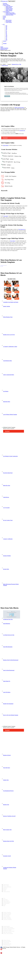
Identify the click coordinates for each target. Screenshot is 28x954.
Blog (4, 18)
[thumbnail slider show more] (1, 266)
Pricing (4, 15)
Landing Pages (6, 942)
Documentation (8, 21)
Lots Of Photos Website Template (10, 414)
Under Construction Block (8, 374)
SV (6, 38)
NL (6, 28)
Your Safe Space (6, 767)
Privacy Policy (6, 885)
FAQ (4, 898)
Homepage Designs (7, 943)
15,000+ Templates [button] (6, 5)
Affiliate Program (6, 901)
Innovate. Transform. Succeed (9, 816)
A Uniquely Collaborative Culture (10, 346)
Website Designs (9, 7)
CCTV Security (6, 507)
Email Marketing (6, 623)
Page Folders (12, 240)
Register (5, 43)
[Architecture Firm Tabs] (11, 618)
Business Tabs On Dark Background (10, 660)
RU (6, 36)
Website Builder (6, 926)
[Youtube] (1, 949)
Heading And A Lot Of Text (9, 334)
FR (6, 29)
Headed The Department (8, 703)
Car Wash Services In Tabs (8, 634)
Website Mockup (6, 945)
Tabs (20, 64)
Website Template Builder (19, 107)
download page (22, 130)
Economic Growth (7, 855)
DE (6, 26)
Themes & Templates (7, 909)
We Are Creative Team (8, 520)
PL (6, 32)
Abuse (4, 890)
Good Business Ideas (7, 360)
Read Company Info (7, 829)
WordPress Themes (9, 8)
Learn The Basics (6, 692)
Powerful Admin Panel (8, 472)
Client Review (6, 497)
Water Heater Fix (6, 681)
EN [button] (4, 24)
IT (6, 30)
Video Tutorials (8, 20)
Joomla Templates (9, 9)
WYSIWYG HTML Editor (8, 931)
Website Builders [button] (6, 11)
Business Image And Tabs (8, 841)
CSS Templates (6, 915)
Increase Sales (6, 569)
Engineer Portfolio (7, 555)
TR (6, 35)
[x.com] (1, 951)
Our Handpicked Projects (8, 790)
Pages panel (6, 216)
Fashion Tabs (6, 780)
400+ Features (5, 4)
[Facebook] (1, 947)
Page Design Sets (22, 229)
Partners (4, 889)
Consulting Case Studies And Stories (10, 302)
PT (6, 33)
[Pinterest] (1, 953)
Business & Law (15, 64)
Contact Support (9, 22)
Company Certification (8, 538)
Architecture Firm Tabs (8, 619)
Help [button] (4, 19)
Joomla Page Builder (9, 14)
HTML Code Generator (8, 933)
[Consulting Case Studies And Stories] (11, 300)
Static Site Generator (7, 932)
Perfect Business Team (7, 317)
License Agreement (7, 886)
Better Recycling (6, 485)
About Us (5, 888)
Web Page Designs (7, 941)
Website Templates (9, 6)
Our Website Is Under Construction (10, 456)
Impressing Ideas (6, 401)
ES (6, 31)
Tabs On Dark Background (8, 670)
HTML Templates (9, 10)
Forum (4, 904)
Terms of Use (6, 884)
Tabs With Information (7, 646)
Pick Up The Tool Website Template (10, 715)
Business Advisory (7, 755)
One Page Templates (7, 919)
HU (6, 39)
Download (5, 3)
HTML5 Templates (7, 918)
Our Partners (5, 391)
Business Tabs (6, 804)
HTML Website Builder (10, 12)
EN (6, 25)
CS (6, 37)
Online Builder (5, 145)
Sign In (4, 41)
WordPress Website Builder (11, 13)
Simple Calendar (6, 306)
